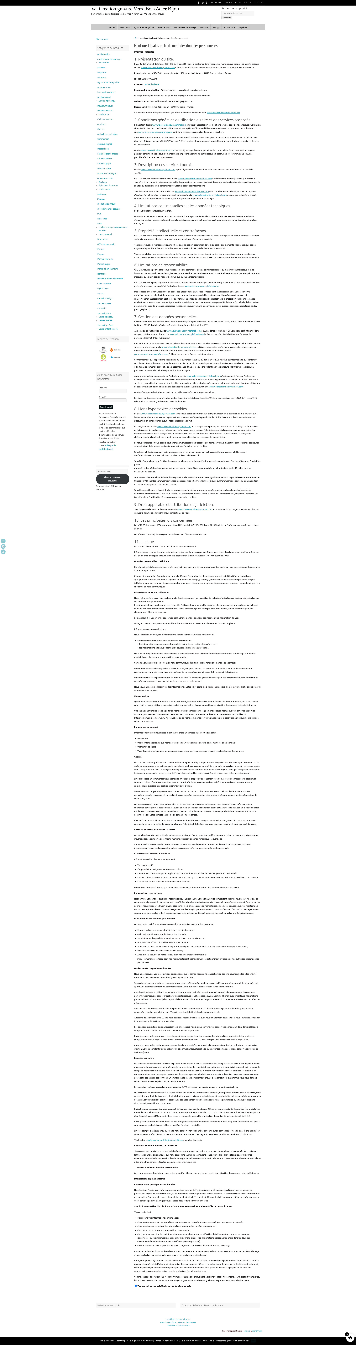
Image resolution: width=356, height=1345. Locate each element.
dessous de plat (104, 144)
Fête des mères (104, 158)
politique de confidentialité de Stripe (165, 1140)
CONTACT (228, 3)
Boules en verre (105, 110)
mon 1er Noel (105, 234)
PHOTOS (247, 3)
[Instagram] (203, 3)
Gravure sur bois (105, 178)
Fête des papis (104, 163)
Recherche (227, 18)
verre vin (101, 308)
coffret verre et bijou (107, 134)
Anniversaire (103, 54)
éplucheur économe (108, 185)
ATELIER (238, 3)
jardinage (101, 194)
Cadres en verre (105, 119)
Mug (99, 214)
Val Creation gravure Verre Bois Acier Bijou (135, 9)
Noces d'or (104, 62)
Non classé (102, 239)
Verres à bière (104, 313)
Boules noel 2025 (107, 101)
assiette (101, 67)
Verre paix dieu (106, 317)
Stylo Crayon (103, 288)
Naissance (102, 219)
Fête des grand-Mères (107, 154)
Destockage (103, 149)
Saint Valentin (104, 283)
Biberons (101, 77)
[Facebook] (199, 3)
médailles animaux (106, 204)
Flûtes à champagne (106, 173)
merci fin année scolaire (108, 209)
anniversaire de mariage (109, 59)
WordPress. (257, 1331)
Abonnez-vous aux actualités (113, 479)
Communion (103, 139)
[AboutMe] (206, 3)
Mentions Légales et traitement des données (178, 1322)
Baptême (101, 72)
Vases (100, 293)
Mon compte (102, 39)
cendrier (101, 124)
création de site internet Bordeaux (223, 112)
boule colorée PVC (106, 92)
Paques (100, 254)
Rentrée (101, 274)
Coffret (100, 129)
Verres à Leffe (105, 320)
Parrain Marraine (105, 259)
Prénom (103, 387)
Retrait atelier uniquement (110, 278)
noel (99, 223)
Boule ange (104, 114)
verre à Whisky (104, 298)
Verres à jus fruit (105, 325)
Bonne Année (104, 87)
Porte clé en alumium (107, 269)
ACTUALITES (216, 3)
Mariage (101, 199)
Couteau (103, 182)
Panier (100, 249)
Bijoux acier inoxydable (108, 82)
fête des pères (104, 168)
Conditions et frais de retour (178, 1325)
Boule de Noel (104, 97)
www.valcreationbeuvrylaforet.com (158, 67)
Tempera (246, 1331)
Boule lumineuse (105, 106)
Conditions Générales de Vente (178, 1319)
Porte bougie (103, 264)
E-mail (102, 397)
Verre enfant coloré (108, 329)
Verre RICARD (104, 303)
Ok (253, 1341)
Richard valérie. (151, 84)
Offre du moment (105, 244)
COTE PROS (259, 3)
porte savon (104, 189)
